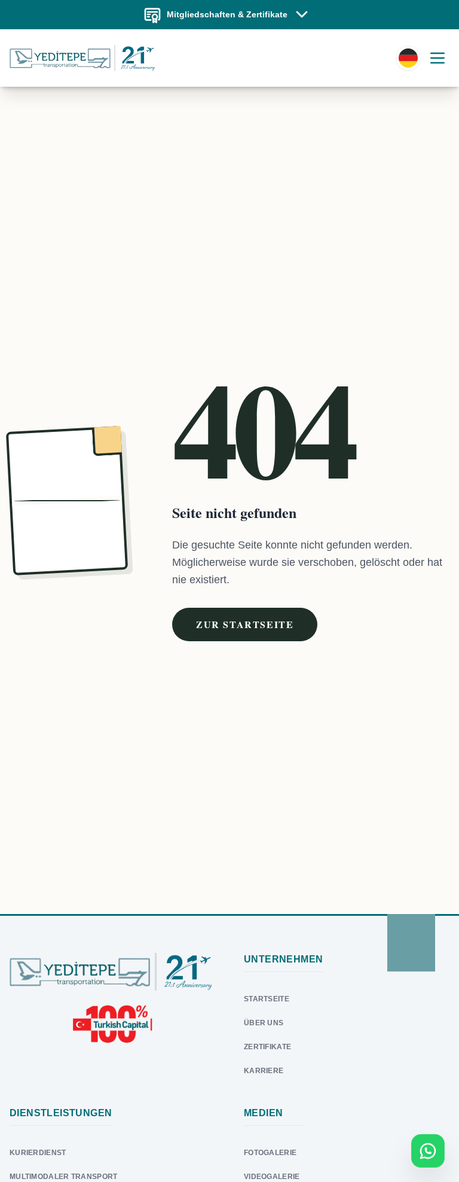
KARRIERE (263, 1071)
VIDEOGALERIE (272, 1176)
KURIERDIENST (38, 1153)
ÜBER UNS (263, 1023)
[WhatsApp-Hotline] (428, 1151)
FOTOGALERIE (270, 1153)
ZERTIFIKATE (267, 1047)
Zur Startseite (244, 624)
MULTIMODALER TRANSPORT (64, 1176)
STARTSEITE (266, 999)
